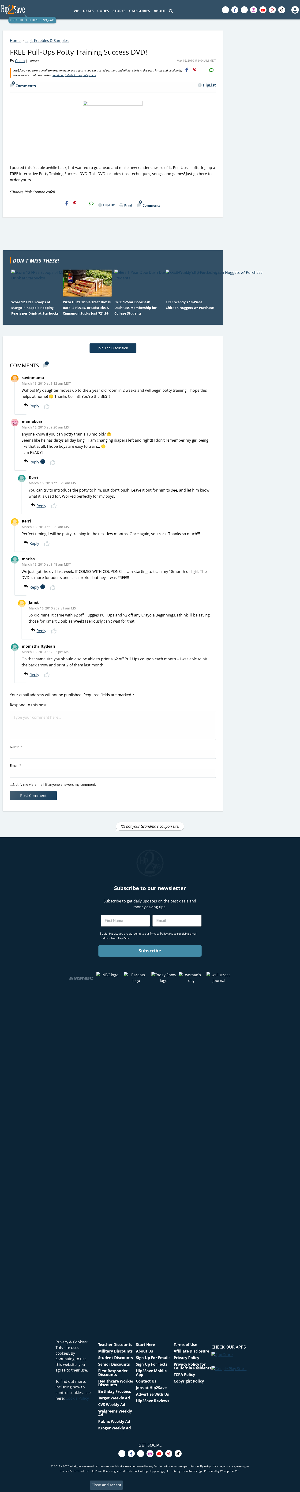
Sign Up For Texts (151, 1364)
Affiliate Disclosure (191, 1351)
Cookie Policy (77, 1398)
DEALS (88, 10)
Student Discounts (115, 1358)
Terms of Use (185, 1344)
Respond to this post (28, 704)
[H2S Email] (203, 70)
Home (15, 40)
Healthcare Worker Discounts (115, 1383)
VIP (76, 10)
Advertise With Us (152, 1394)
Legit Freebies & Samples (47, 40)
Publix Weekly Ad (114, 1421)
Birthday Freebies (114, 1391)
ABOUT (160, 10)
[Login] (295, 10)
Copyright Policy (189, 1381)
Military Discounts (115, 1351)
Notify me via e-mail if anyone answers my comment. (54, 784)
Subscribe (150, 950)
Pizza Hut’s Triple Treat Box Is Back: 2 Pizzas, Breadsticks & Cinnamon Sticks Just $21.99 (87, 308)
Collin (20, 60)
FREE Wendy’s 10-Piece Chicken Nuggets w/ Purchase (190, 305)
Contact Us (146, 1381)
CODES (103, 10)
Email (15, 765)
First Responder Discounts (113, 1372)
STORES (118, 10)
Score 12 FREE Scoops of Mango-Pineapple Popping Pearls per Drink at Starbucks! (35, 308)
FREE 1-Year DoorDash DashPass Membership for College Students (135, 308)
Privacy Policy (186, 1358)
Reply (34, 406)
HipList (209, 85)
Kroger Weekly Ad (114, 1428)
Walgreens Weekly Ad (115, 1413)
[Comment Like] (47, 406)
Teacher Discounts (115, 1344)
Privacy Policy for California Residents (192, 1366)
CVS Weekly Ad (111, 1404)
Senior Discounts (114, 1364)
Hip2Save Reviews (152, 1401)
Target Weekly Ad (114, 1398)
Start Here (145, 1344)
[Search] (171, 11)
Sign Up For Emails (153, 1358)
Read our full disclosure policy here (74, 75)
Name (16, 746)
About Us (144, 1351)
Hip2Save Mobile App (151, 1372)
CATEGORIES (139, 10)
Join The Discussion (113, 348)
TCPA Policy (184, 1374)
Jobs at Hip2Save (151, 1388)
